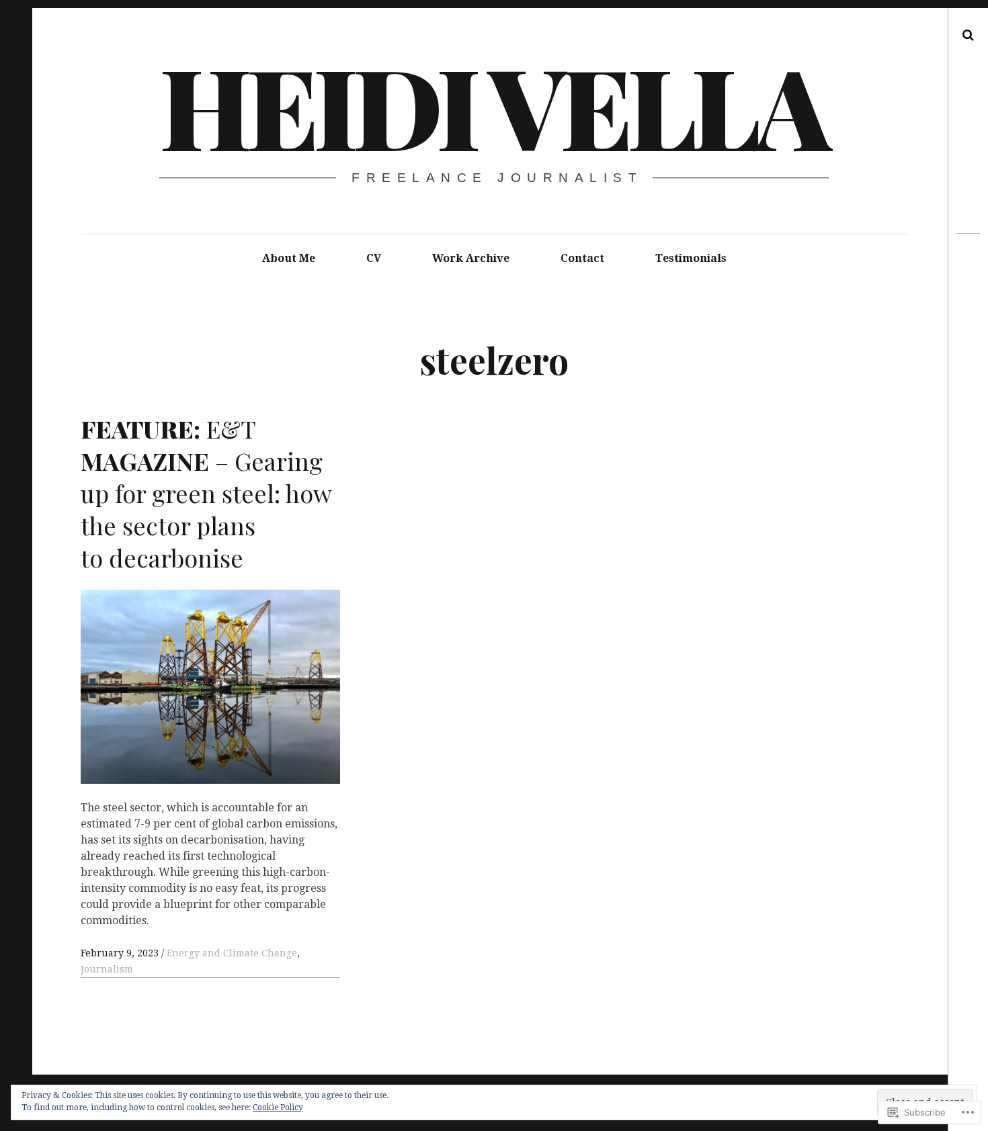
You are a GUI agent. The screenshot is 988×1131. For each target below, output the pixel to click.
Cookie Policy (278, 1107)
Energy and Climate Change (232, 953)
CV (373, 258)
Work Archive (470, 258)
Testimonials (691, 258)
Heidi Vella (492, 104)
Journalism (107, 969)
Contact (582, 258)
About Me (288, 258)
